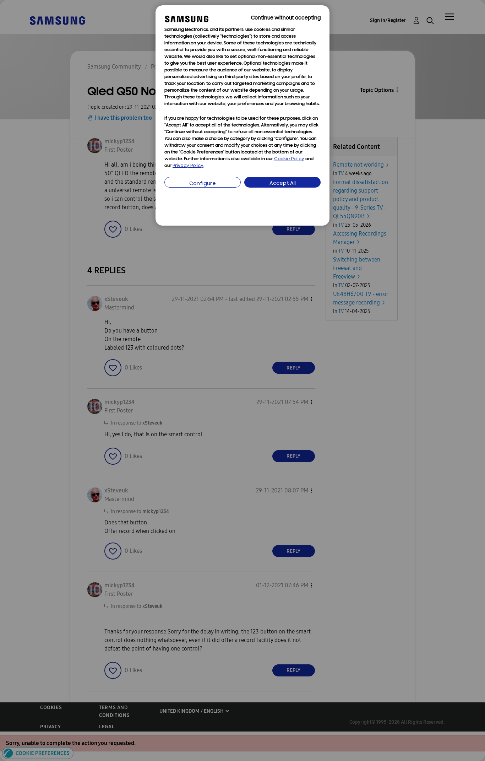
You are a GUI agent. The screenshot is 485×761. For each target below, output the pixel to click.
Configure (202, 184)
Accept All (282, 183)
